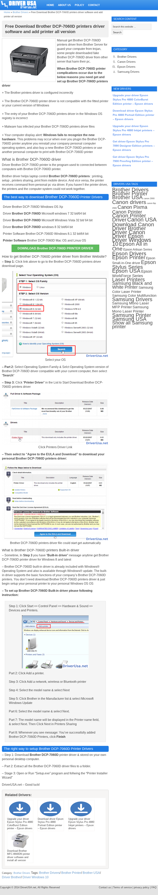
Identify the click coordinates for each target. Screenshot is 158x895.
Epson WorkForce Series (132, 273)
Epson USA (126, 271)
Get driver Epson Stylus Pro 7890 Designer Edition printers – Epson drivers (134, 145)
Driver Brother (11, 877)
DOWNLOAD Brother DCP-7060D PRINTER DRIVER (55, 248)
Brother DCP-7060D (62, 197)
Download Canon (133, 224)
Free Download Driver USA (22, 4)
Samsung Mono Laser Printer (130, 309)
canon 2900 (149, 198)
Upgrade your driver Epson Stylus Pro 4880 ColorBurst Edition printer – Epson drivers (133, 99)
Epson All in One (130, 246)
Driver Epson (128, 236)
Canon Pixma (132, 207)
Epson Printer (128, 257)
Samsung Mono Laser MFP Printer (130, 305)
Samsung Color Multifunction (134, 295)
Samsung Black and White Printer (132, 285)
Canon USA (141, 219)
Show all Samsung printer (132, 324)
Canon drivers (129, 202)
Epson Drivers (126, 66)
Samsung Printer (131, 315)
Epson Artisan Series (137, 249)
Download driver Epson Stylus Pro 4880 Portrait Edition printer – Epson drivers (133, 115)
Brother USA (91, 872)
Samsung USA (129, 319)
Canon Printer (127, 212)
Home (7, 12)
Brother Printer (71, 872)
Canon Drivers (126, 61)
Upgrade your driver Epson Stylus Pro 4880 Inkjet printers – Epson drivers (134, 130)
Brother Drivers (21, 12)
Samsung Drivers (128, 71)
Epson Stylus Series (134, 264)
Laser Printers (128, 279)
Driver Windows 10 (36, 877)
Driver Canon (128, 232)
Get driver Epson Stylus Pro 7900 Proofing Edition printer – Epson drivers (133, 161)
